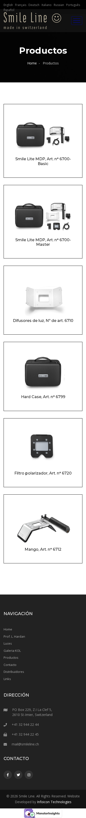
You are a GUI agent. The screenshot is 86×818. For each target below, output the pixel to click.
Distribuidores (14, 671)
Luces (8, 643)
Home (32, 63)
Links (7, 679)
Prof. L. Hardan (14, 636)
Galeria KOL (12, 650)
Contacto (10, 665)
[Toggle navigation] (76, 20)
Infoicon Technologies (54, 802)
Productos (11, 657)
